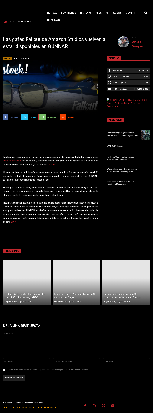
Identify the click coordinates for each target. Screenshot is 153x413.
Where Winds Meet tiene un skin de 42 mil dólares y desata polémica (122, 170)
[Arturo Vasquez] (125, 41)
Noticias (7, 58)
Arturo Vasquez (137, 44)
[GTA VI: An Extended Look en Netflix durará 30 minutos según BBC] (27, 282)
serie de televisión (12, 160)
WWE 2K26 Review (115, 146)
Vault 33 (51, 164)
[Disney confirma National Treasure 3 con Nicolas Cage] (76, 282)
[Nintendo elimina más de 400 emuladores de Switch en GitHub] (126, 282)
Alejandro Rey (10, 301)
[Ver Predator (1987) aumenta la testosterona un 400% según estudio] (145, 135)
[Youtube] (113, 406)
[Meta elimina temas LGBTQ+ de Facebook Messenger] (145, 183)
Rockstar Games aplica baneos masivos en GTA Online (120, 158)
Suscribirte (142, 89)
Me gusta (143, 70)
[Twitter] (104, 406)
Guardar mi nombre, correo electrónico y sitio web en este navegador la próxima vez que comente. (48, 369)
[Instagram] (94, 406)
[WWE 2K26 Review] (145, 147)
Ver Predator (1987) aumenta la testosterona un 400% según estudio (123, 134)
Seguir (144, 76)
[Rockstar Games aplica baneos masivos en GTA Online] (145, 159)
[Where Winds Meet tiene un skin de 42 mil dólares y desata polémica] (145, 171)
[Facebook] (85, 406)
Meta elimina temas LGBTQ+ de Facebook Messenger (120, 182)
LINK (13, 222)
